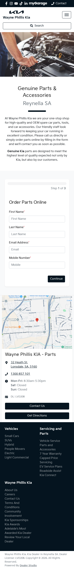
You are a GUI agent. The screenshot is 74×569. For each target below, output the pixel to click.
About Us (11, 490)
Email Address (19, 242)
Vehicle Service (50, 441)
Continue (56, 279)
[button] (66, 14)
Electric (10, 453)
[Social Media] (21, 3)
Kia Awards (12, 524)
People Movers (15, 449)
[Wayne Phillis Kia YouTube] (16, 3)
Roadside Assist (50, 471)
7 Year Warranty (51, 454)
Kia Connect (48, 475)
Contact (61, 3)
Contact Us (37, 406)
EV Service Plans (51, 466)
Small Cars (12, 436)
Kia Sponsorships (16, 520)
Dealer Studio (28, 565)
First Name (17, 212)
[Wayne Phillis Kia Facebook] (7, 3)
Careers (10, 494)
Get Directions (37, 415)
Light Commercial (17, 457)
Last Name (16, 227)
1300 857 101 (20, 374)
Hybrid (9, 444)
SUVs (8, 440)
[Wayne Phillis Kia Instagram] (12, 3)
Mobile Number (20, 258)
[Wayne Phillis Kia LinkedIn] (26, 3)
